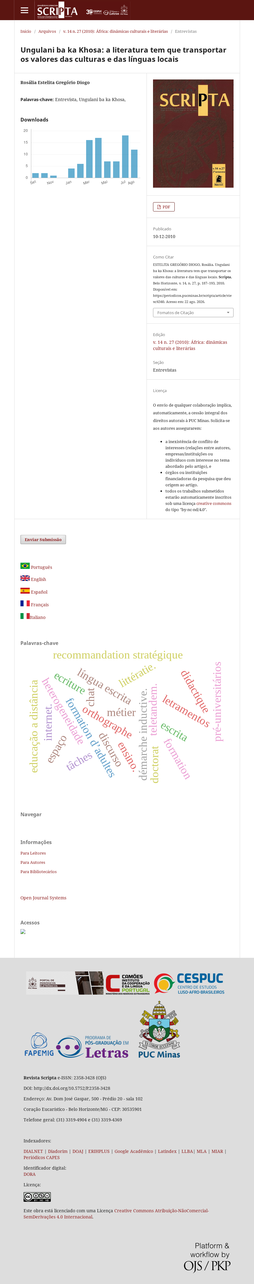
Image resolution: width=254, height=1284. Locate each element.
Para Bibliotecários (38, 871)
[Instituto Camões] (128, 993)
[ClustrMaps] (22, 932)
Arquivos (47, 31)
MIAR (217, 1151)
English (38, 579)
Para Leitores (33, 853)
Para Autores (32, 862)
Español (38, 592)
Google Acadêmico (134, 1151)
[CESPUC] (189, 993)
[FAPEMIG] (39, 1056)
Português (41, 567)
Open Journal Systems (43, 898)
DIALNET (33, 1151)
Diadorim (58, 1151)
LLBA (187, 1151)
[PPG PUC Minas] (118, 1056)
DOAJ (77, 1151)
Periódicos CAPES (42, 1157)
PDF (166, 207)
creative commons (213, 503)
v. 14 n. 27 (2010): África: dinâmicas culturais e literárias (115, 31)
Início (25, 31)
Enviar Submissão (43, 539)
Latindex (167, 1151)
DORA (30, 1174)
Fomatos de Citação (175, 312)
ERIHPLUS (98, 1151)
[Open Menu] (24, 10)
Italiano (38, 617)
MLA (202, 1151)
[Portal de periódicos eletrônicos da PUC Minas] (64, 993)
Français (39, 605)
